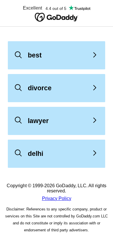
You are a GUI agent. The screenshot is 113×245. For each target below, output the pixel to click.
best (35, 55)
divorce (40, 88)
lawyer (38, 121)
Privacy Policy (56, 198)
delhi (35, 153)
